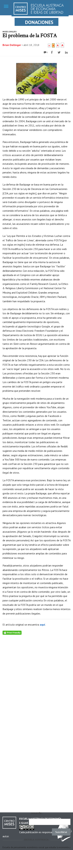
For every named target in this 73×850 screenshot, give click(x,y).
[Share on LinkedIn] (66, 52)
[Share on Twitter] (59, 52)
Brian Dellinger (12, 45)
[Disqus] (36, 677)
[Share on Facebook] (52, 52)
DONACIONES (39, 22)
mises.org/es (9, 31)
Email (23, 821)
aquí (42, 624)
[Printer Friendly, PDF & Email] (12, 632)
